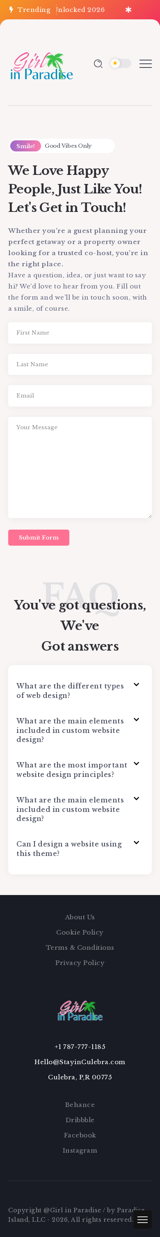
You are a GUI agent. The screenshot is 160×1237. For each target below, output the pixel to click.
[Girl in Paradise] (41, 63)
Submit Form (39, 537)
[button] (80, 690)
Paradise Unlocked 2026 (60, 10)
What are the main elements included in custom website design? (70, 730)
